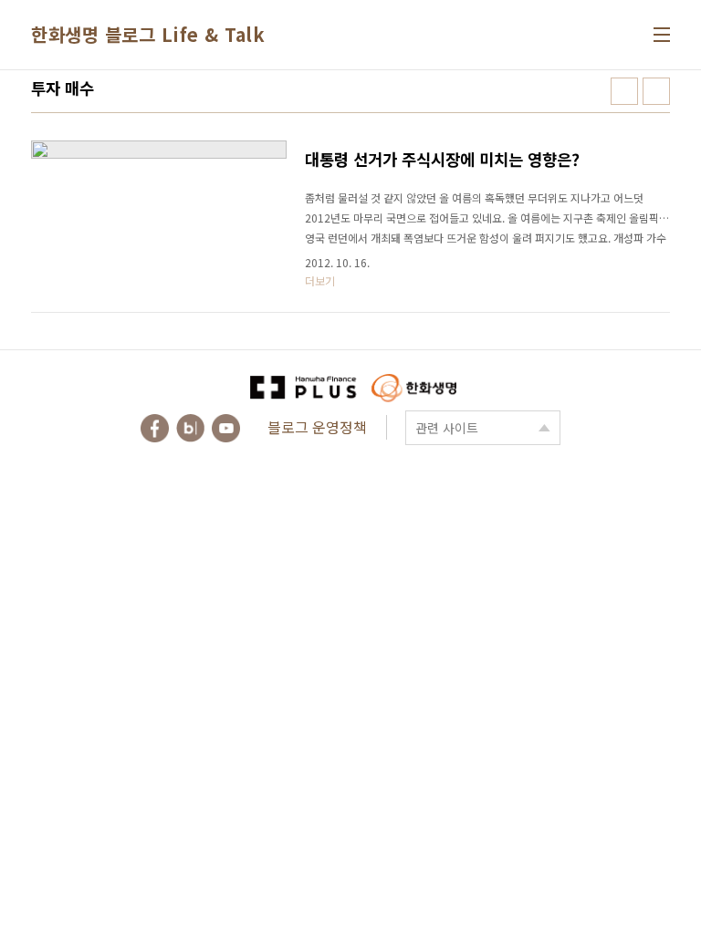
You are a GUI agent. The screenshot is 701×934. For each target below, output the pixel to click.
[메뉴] (662, 35)
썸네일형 (624, 91)
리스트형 (656, 91)
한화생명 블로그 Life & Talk (148, 34)
